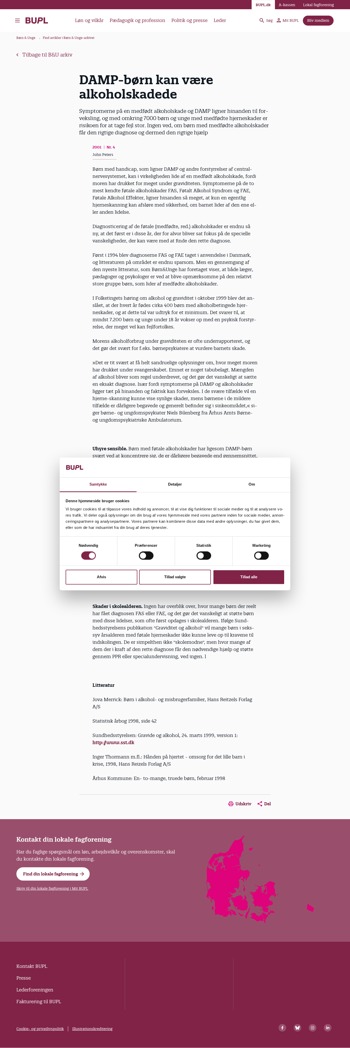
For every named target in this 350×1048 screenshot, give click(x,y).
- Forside (38, 20)
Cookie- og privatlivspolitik (40, 1028)
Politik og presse (189, 20)
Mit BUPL (291, 20)
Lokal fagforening (318, 5)
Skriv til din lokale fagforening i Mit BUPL (52, 888)
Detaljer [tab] (175, 484)
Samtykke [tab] (98, 484)
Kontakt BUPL (31, 966)
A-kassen (287, 5)
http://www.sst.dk (113, 742)
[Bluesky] (297, 1028)
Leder (220, 20)
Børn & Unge (25, 38)
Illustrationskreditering (92, 1028)
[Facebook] (282, 1028)
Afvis (101, 577)
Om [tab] (252, 484)
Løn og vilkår (89, 20)
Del (267, 803)
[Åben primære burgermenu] (17, 20)
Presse (23, 978)
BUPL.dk (263, 5)
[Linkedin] (328, 1028)
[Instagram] (312, 1028)
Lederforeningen (34, 990)
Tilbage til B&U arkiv (47, 54)
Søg (269, 20)
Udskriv (243, 803)
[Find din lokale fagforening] (260, 922)
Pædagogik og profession (137, 20)
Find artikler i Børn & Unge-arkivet (69, 38)
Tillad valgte (175, 577)
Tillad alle (248, 577)
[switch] (146, 556)
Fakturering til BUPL (38, 1001)
